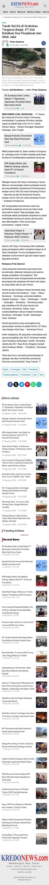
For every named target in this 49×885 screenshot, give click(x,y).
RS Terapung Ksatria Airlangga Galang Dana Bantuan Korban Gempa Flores (17, 639)
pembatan (33, 369)
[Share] (43, 43)
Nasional (21, 12)
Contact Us (18, 866)
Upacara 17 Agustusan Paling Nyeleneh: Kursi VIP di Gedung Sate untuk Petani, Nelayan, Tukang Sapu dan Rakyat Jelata (18, 686)
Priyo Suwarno (17, 41)
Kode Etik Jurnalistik (24, 872)
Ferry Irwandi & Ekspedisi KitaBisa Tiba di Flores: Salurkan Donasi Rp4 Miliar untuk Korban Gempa (17, 610)
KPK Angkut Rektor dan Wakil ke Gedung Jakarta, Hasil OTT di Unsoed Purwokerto (17, 168)
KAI (24, 369)
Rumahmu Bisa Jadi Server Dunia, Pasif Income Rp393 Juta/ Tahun (17, 624)
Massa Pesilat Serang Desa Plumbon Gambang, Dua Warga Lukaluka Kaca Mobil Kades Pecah (16, 822)
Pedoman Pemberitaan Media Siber (24, 869)
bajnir (5, 369)
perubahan (26, 374)
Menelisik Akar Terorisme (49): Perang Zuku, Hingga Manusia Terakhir (17, 654)
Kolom (13, 12)
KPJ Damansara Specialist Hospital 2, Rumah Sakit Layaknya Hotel (17, 730)
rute (42, 374)
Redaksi (9, 866)
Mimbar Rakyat (34, 12)
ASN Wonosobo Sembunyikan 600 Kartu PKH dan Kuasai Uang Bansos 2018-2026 (16, 777)
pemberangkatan (10, 374)
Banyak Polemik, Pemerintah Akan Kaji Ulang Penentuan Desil (18, 139)
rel (35, 374)
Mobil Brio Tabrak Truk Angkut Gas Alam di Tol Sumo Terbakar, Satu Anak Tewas (18, 715)
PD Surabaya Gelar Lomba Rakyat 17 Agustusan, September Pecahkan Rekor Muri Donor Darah (18, 100)
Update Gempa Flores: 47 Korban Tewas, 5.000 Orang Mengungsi (15, 791)
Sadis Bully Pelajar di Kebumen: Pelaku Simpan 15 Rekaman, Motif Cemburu (18, 234)
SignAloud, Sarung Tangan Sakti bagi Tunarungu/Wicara (17, 699)
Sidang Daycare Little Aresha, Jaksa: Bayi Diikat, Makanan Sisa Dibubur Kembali (16, 670)
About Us (26, 866)
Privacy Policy (36, 866)
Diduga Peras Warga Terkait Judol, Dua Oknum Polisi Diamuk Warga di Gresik (17, 745)
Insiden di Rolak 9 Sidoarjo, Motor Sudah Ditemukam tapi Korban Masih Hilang (18, 760)
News (5, 12)
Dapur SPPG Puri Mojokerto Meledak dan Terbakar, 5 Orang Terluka (17, 806)
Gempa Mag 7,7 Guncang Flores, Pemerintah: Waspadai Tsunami (15, 836)
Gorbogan (15, 369)
